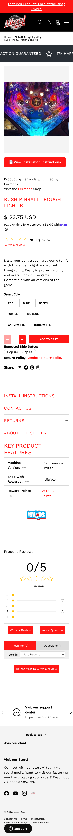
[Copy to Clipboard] (38, 367)
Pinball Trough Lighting (28, 37)
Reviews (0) (20, 645)
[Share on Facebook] (26, 367)
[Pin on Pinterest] (32, 367)
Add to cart (49, 339)
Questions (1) (53, 645)
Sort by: (13, 654)
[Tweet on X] (20, 367)
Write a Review (20, 630)
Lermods (25, 189)
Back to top (34, 734)
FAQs (24, 818)
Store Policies (41, 822)
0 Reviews (37, 585)
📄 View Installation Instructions (35, 162)
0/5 (36, 567)
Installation (38, 818)
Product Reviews (18, 551)
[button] (17, 240)
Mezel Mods (20, 812)
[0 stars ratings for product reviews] (36, 579)
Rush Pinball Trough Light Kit (21, 40)
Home (7, 37)
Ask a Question (52, 630)
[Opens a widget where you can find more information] (18, 829)
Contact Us (10, 818)
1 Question (43, 240)
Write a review (15, 244)
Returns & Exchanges (16, 822)
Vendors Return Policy (44, 358)
